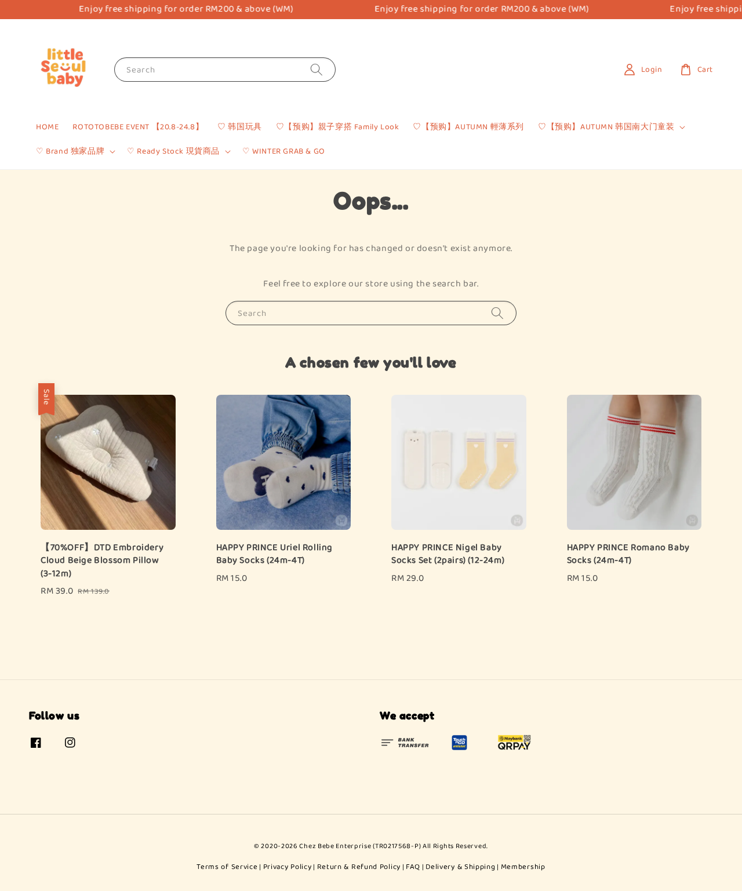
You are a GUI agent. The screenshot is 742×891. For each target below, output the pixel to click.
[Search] (316, 69)
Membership (523, 867)
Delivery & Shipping (460, 867)
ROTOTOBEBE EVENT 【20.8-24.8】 (137, 127)
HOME (47, 127)
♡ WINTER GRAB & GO (283, 151)
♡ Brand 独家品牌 (70, 151)
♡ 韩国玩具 (239, 127)
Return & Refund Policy (359, 867)
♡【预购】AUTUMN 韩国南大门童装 (606, 127)
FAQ (413, 867)
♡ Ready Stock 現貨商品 (173, 151)
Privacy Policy (287, 867)
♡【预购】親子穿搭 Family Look (337, 127)
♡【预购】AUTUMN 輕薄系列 (468, 127)
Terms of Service (227, 867)
